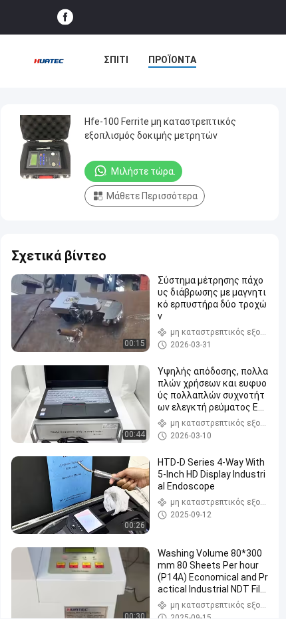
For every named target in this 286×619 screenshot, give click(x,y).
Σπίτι (116, 59)
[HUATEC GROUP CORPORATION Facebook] (65, 17)
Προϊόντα (172, 59)
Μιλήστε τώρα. (143, 171)
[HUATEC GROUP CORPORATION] (48, 61)
